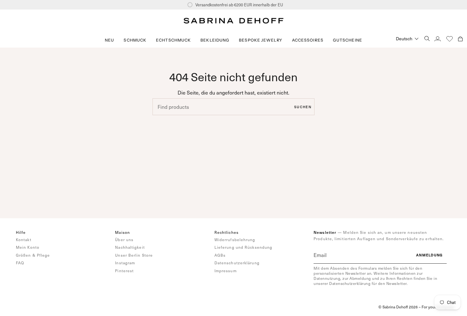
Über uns (124, 239)
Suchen (302, 106)
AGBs (220, 255)
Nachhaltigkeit (130, 247)
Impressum (225, 270)
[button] (135, 40)
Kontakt (23, 239)
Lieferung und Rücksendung (243, 247)
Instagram (125, 262)
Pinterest (124, 270)
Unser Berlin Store (134, 255)
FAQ (20, 262)
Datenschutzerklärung (237, 262)
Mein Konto (27, 247)
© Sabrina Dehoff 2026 (398, 306)
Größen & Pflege (33, 255)
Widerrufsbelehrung (234, 239)
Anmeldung (429, 255)
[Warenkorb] (460, 38)
